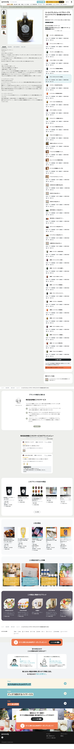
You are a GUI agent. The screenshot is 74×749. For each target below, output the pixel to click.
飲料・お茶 (13, 387)
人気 (8, 4)
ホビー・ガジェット (63, 4)
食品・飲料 (16, 4)
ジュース (18, 387)
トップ (2, 387)
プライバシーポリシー (64, 733)
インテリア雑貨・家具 (33, 4)
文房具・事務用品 (49, 4)
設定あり (52, 29)
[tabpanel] (21, 75)
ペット (44, 4)
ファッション (40, 4)
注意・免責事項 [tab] (16, 47)
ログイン (67, 1)
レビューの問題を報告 (48, 455)
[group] (55, 642)
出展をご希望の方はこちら (50, 735)
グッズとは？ (48, 733)
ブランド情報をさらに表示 (58, 30)
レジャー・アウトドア (56, 4)
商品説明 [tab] (4, 46)
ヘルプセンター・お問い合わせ (51, 737)
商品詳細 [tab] (10, 47)
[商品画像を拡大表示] (24, 27)
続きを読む (25, 471)
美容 (19, 4)
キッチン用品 (26, 4)
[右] (69, 499)
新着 (12, 4)
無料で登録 (6, 501)
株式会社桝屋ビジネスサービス (54, 27)
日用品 (22, 4)
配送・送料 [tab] (23, 47)
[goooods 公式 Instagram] (2, 737)
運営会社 (62, 735)
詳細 (69, 27)
